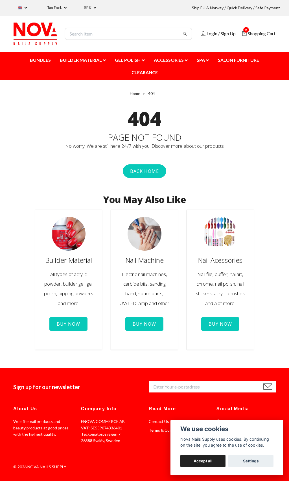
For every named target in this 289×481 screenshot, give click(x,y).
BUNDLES (40, 60)
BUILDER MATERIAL (81, 60)
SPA (201, 60)
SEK (88, 7)
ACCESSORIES (169, 60)
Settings (251, 461)
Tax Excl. (55, 7)
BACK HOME (144, 171)
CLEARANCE (145, 72)
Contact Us (159, 421)
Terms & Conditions (166, 430)
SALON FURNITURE (238, 60)
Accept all (203, 461)
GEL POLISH (128, 60)
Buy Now (68, 324)
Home (135, 93)
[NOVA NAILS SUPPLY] (35, 34)
